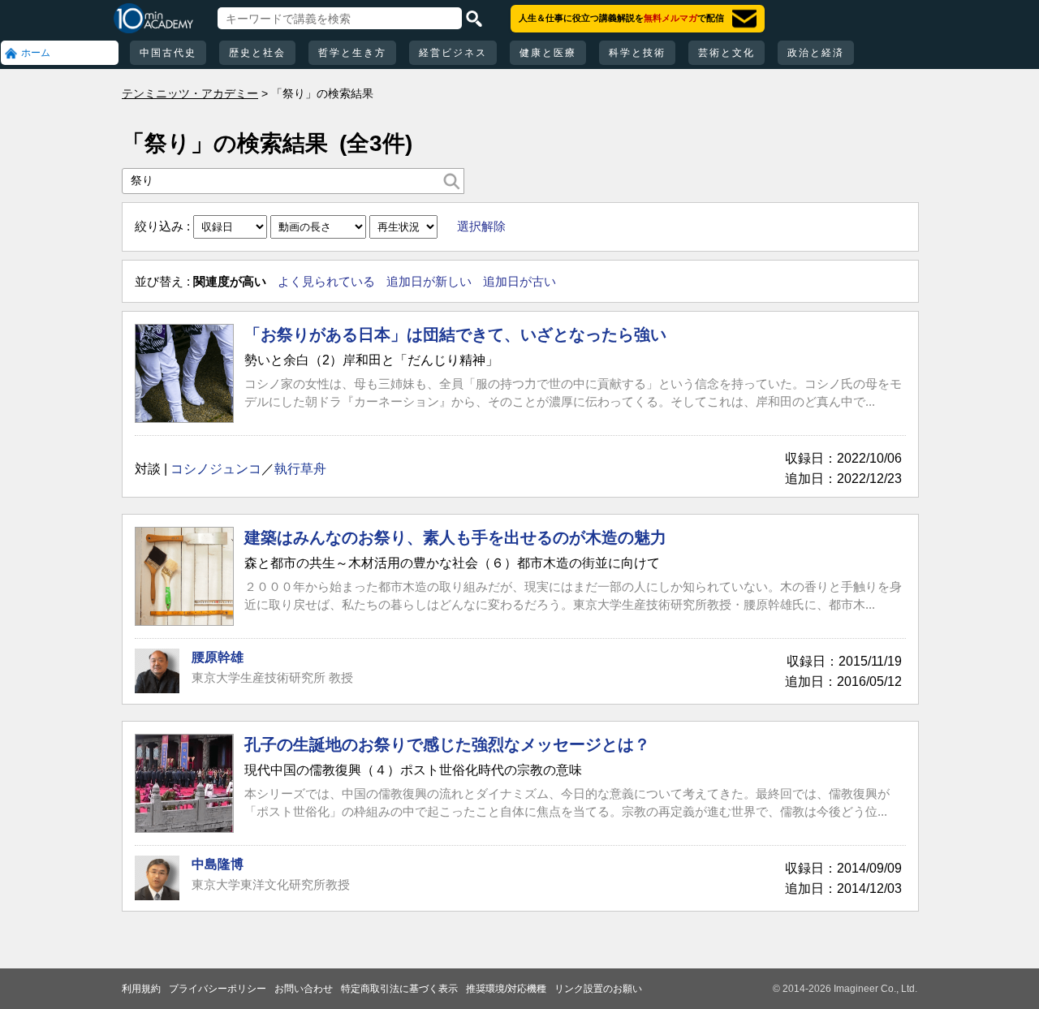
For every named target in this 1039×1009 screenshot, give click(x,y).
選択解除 (481, 226)
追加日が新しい (429, 281)
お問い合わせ (303, 988)
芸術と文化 (726, 52)
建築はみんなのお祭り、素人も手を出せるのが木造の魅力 (455, 537)
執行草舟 (300, 469)
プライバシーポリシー (217, 988)
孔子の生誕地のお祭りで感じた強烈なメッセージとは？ (447, 744)
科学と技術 (637, 52)
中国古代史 (168, 52)
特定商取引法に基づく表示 (399, 988)
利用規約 (141, 988)
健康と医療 (548, 52)
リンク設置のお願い (598, 988)
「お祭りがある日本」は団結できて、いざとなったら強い (455, 334)
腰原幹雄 (218, 657)
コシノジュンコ (215, 469)
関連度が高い (229, 281)
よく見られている (326, 281)
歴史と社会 (257, 52)
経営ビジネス (453, 52)
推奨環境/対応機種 (506, 988)
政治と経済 (815, 52)
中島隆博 (218, 864)
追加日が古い (519, 281)
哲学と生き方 (352, 52)
